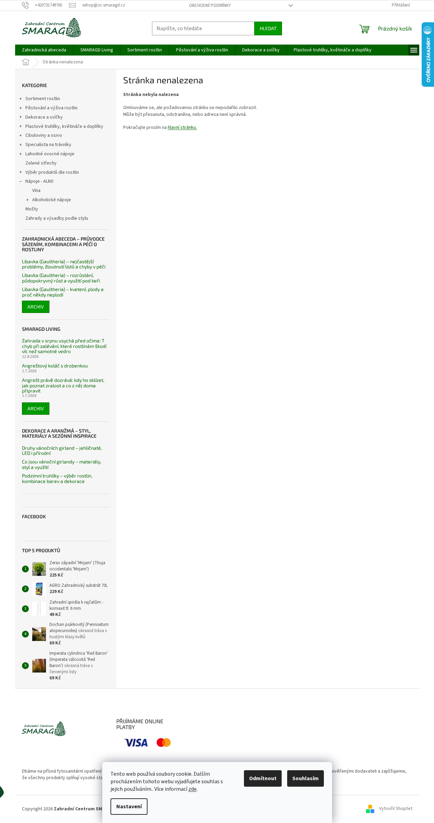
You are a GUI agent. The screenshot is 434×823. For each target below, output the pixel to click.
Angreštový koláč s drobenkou (55, 365)
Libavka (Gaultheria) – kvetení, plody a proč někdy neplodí (63, 292)
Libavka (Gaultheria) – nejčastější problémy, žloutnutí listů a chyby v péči (63, 264)
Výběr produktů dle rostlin (52, 172)
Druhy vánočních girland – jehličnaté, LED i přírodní (62, 450)
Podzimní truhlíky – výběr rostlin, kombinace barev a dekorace (57, 478)
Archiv (35, 307)
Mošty (31, 209)
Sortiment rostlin (42, 98)
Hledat (268, 28)
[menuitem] (44, 50)
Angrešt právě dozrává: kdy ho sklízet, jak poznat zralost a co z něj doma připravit (63, 385)
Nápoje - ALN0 (39, 181)
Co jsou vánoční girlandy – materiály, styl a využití (61, 464)
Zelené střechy (41, 163)
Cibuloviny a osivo (43, 135)
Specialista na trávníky (48, 144)
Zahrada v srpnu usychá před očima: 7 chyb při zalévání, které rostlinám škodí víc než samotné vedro (64, 346)
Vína (36, 190)
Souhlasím (305, 778)
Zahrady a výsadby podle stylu (56, 218)
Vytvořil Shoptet (395, 809)
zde (192, 789)
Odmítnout (263, 778)
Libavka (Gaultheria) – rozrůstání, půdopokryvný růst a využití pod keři (61, 278)
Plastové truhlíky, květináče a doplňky (64, 126)
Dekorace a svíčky (44, 117)
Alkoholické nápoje (51, 199)
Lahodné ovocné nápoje (49, 153)
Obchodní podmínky (210, 5)
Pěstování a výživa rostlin (51, 108)
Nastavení (129, 806)
